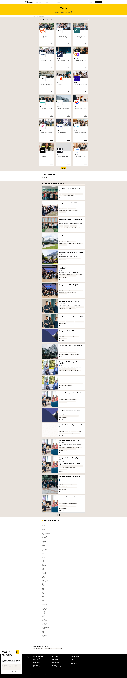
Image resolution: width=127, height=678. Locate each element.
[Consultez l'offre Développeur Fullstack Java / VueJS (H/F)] (50, 447)
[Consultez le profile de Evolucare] (46, 30)
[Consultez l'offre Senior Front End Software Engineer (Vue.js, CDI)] (50, 430)
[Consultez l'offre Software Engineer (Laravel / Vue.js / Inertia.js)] (50, 224)
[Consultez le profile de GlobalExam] (80, 54)
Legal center (39, 674)
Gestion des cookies (45, 674)
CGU (35, 674)
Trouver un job (38, 2)
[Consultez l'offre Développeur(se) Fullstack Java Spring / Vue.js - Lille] (50, 464)
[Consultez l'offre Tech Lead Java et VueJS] (50, 383)
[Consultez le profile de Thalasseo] (46, 102)
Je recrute (91, 2)
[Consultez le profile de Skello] (46, 78)
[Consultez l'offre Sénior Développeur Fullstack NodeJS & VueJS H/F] (50, 257)
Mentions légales (30, 674)
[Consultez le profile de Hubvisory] (63, 54)
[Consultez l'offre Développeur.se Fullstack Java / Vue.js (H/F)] (50, 193)
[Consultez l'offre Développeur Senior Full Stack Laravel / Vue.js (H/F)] (50, 484)
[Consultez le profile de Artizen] (63, 126)
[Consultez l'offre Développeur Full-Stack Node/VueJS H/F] (50, 241)
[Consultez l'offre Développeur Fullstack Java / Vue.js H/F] (50, 290)
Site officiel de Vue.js (46, 177)
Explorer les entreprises (48, 2)
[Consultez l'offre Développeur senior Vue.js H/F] (50, 335)
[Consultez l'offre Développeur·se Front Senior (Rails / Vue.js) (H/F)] (50, 321)
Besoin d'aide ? (35, 665)
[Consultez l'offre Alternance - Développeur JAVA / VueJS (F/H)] (50, 399)
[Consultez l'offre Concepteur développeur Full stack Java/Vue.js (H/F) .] (50, 351)
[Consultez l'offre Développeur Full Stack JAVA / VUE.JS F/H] (50, 208)
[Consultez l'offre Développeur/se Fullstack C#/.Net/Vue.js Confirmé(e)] (50, 273)
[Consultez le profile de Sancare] (46, 54)
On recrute (72, 659)
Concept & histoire (73, 658)
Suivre (52, 43)
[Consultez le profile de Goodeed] (80, 126)
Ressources (58, 2)
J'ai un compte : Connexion (38, 666)
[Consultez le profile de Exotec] (63, 30)
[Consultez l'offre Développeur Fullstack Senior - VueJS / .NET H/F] (50, 415)
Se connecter (98, 2)
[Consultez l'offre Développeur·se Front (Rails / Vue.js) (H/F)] (50, 306)
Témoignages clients (55, 662)
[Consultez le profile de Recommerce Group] (80, 30)
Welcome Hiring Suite (55, 658)
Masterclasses (35, 663)
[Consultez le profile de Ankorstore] (46, 150)
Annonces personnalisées (6, 667)
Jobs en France (35, 659)
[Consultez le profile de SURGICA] (80, 150)
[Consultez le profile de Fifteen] (46, 126)
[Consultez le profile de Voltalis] (80, 78)
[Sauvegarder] (83, 198)
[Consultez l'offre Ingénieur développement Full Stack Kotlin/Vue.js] (50, 503)
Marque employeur (55, 659)
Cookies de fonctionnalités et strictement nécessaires (10, 666)
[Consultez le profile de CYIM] (63, 102)
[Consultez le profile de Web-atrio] (80, 102)
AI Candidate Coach (36, 662)
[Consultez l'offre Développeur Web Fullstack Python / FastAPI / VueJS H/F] (50, 367)
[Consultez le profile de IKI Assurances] (63, 78)
